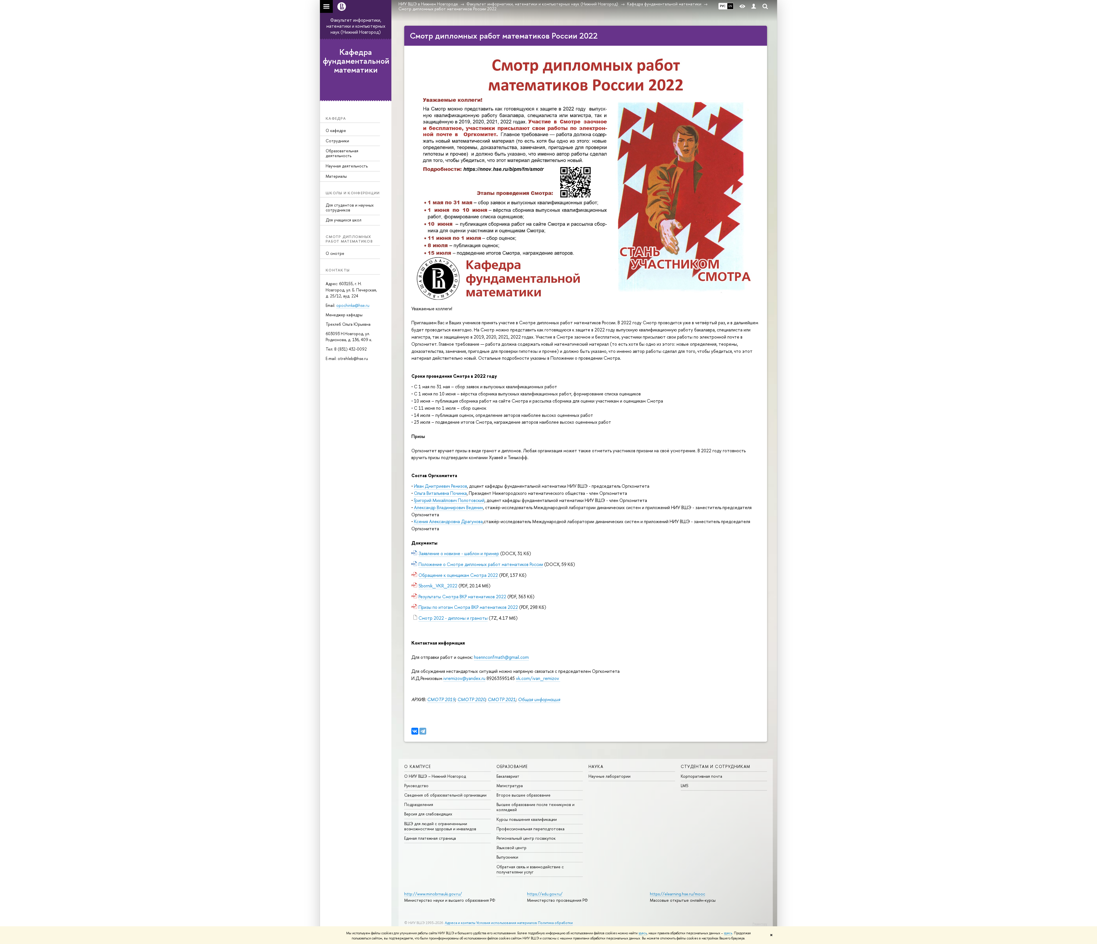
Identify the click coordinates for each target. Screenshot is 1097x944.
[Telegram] (422, 731)
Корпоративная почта (701, 776)
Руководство (416, 785)
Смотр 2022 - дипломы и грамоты (453, 618)
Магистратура (510, 785)
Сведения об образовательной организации (445, 795)
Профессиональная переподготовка (530, 828)
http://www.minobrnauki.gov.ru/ (433, 894)
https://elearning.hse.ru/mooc (677, 894)
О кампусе (417, 766)
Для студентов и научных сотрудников (350, 207)
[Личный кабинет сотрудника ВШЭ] (753, 6)
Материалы (336, 176)
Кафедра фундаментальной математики (356, 61)
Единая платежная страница (430, 838)
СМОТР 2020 (471, 699)
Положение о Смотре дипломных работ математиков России (481, 564)
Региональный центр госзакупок (526, 838)
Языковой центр (512, 847)
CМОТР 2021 (502, 699)
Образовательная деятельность (342, 153)
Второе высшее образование (523, 795)
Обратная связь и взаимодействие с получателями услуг (530, 869)
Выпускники (507, 857)
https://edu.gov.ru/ (544, 894)
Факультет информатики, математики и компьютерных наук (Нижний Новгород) (355, 26)
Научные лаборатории (609, 776)
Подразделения (418, 804)
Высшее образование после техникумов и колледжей (535, 807)
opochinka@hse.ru (352, 305)
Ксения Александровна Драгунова (448, 521)
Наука (595, 766)
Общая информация (539, 699)
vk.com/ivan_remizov (538, 678)
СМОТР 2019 (441, 699)
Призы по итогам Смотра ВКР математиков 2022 (468, 607)
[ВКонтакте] (414, 731)
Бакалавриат (508, 776)
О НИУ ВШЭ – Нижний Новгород (435, 776)
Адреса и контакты (460, 922)
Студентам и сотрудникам (715, 766)
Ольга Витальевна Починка (440, 493)
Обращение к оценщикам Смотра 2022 (458, 575)
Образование (512, 766)
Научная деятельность (347, 166)
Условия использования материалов (506, 922)
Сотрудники (337, 140)
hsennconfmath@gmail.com (501, 657)
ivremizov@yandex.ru (464, 678)
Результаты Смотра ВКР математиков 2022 (462, 596)
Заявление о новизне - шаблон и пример (459, 553)
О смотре (335, 253)
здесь (642, 933)
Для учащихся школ (343, 220)
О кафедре (336, 130)
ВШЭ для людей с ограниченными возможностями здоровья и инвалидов (440, 826)
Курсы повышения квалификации (527, 819)
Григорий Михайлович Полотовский (449, 500)
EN (730, 6)
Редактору (759, 924)
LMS (684, 785)
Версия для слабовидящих (428, 814)
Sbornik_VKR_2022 (438, 586)
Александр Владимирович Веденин (448, 507)
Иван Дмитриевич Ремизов (440, 486)
